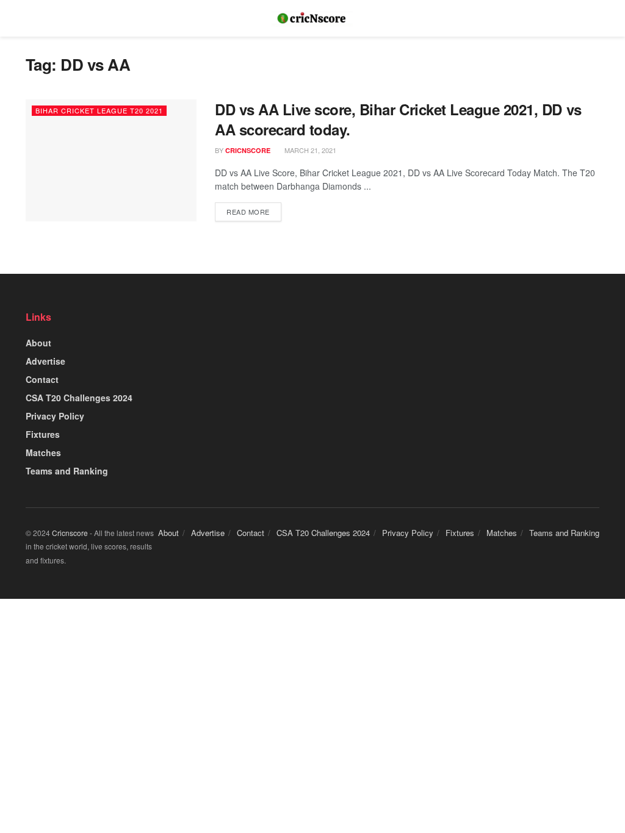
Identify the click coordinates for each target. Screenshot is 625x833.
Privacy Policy (55, 416)
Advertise (45, 361)
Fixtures (43, 434)
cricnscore (247, 150)
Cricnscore (70, 532)
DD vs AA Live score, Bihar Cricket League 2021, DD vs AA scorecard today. (398, 119)
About (38, 343)
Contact (42, 379)
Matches (43, 452)
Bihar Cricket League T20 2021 (99, 110)
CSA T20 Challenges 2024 (79, 397)
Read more (248, 211)
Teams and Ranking (67, 471)
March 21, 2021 (309, 150)
